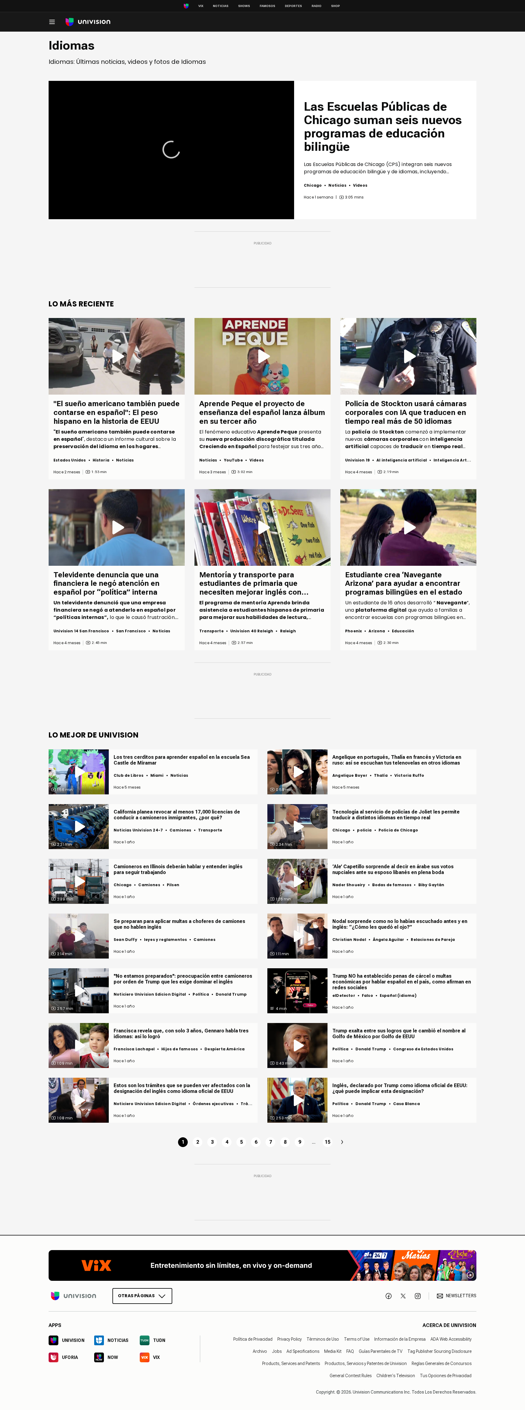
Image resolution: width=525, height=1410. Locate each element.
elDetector (343, 995)
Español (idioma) (398, 995)
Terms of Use (356, 1339)
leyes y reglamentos (165, 939)
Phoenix (353, 631)
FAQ (350, 1351)
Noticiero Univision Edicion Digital (150, 994)
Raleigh (288, 631)
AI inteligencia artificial (401, 460)
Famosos (267, 6)
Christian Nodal (349, 939)
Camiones (180, 830)
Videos (360, 185)
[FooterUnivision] (73, 1296)
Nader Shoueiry (348, 884)
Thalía (381, 775)
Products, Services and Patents (291, 1363)
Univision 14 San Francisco (81, 631)
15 (327, 1142)
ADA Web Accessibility (451, 1339)
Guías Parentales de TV (381, 1351)
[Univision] (88, 22)
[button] (171, 149)
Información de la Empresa (400, 1339)
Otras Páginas (136, 1296)
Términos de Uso (323, 1339)
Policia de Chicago (398, 830)
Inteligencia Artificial (456, 460)
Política (201, 994)
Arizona (377, 631)
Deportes (293, 6)
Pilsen (173, 884)
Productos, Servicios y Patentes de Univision (366, 1363)
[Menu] (52, 21)
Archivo (260, 1351)
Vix (200, 6)
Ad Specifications (303, 1351)
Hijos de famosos (179, 1049)
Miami (157, 775)
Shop (335, 6)
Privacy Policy (289, 1339)
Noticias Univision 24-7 (138, 830)
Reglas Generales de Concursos (442, 1363)
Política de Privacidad (253, 1339)
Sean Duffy (125, 939)
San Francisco (131, 631)
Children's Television (395, 1375)
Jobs (277, 1351)
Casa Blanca (406, 1103)
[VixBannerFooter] (262, 1265)
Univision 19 (357, 460)
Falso (367, 995)
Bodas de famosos (392, 884)
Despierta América (224, 1049)
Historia (101, 460)
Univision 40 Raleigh (251, 631)
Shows (244, 6)
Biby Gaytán (431, 884)
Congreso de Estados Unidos (423, 1049)
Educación (403, 631)
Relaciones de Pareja (433, 939)
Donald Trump (231, 994)
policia (364, 830)
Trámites (250, 1103)
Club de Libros (129, 775)
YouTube (233, 460)
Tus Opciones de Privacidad (446, 1375)
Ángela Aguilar (388, 939)
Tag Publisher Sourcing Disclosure (439, 1351)
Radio (316, 6)
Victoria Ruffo (409, 775)
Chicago (313, 185)
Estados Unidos (69, 460)
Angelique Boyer (349, 775)
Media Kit (332, 1351)
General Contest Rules (351, 1375)
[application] (171, 150)
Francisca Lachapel (134, 1049)
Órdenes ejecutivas (213, 1103)
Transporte (211, 631)
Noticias (220, 6)
